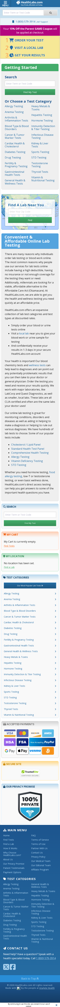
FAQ (33, 835)
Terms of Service (40, 840)
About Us (8, 859)
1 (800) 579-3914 (31, 21)
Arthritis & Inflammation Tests (16, 119)
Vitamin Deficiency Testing (27, 461)
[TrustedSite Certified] (30, 773)
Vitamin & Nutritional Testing (43, 179)
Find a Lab (9, 567)
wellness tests (37, 365)
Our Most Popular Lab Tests (29, 585)
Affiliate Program (40, 869)
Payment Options (12, 872)
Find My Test (30, 92)
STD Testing (38, 157)
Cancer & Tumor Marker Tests (14, 136)
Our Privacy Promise (13, 864)
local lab (24, 333)
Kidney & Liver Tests (39, 145)
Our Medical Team (40, 861)
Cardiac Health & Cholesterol (15, 145)
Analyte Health (47, 988)
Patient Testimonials (13, 868)
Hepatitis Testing (41, 115)
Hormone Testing (42, 120)
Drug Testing (13, 157)
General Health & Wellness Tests (15, 182)
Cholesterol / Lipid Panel (25, 444)
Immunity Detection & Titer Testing (43, 127)
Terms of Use (38, 844)
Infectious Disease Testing (42, 136)
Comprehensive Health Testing (30, 452)
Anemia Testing (14, 112)
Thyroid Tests (39, 172)
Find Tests (9, 545)
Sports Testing (40, 152)
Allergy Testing (14, 106)
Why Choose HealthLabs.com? (12, 854)
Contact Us (37, 852)
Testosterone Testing (39, 164)
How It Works (10, 848)
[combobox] (23, 13)
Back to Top (28, 978)
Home (6, 835)
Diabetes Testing (15, 152)
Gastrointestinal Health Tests (14, 173)
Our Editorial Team (41, 865)
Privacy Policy (38, 857)
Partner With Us (39, 848)
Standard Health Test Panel (27, 448)
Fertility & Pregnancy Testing (16, 164)
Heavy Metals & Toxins (40, 107)
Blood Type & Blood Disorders (17, 127)
